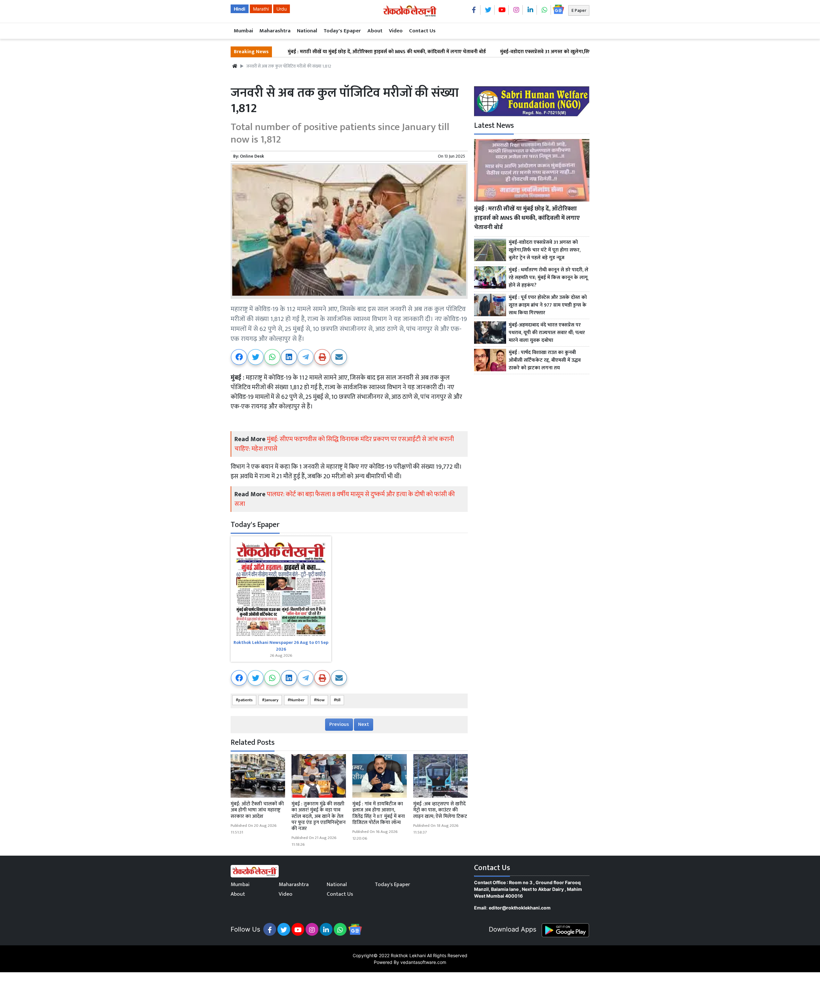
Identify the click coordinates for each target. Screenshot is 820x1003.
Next (363, 724)
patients (245, 700)
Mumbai (243, 30)
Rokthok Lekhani (408, 955)
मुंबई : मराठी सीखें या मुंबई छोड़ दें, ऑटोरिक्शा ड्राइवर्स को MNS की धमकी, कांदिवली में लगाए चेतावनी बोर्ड (343, 52)
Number (297, 700)
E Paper (578, 10)
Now (320, 700)
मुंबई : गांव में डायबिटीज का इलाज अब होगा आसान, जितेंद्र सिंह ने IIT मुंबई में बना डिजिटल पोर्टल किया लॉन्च (378, 813)
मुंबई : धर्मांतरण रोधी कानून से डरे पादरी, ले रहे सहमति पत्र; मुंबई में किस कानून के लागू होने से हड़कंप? (548, 277)
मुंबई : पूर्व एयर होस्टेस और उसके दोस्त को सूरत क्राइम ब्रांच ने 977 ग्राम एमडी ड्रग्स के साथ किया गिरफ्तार (548, 305)
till (338, 700)
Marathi (261, 9)
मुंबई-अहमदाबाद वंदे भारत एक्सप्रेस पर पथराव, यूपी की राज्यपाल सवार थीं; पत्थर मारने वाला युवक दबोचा (547, 332)
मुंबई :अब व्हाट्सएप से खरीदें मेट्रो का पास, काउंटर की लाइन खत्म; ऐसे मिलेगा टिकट (440, 810)
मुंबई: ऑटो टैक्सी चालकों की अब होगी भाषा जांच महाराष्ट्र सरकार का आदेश (257, 810)
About (374, 30)
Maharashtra (275, 30)
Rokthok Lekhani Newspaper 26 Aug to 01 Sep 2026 (281, 646)
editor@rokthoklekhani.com (520, 907)
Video (396, 30)
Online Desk (252, 156)
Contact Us (422, 30)
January (271, 700)
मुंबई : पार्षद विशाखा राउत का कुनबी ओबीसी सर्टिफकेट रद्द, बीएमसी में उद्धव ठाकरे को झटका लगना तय (545, 360)
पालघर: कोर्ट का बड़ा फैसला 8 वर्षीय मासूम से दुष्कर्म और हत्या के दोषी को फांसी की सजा (344, 499)
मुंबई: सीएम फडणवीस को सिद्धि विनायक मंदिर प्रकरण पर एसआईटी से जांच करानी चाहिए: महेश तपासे (344, 444)
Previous (339, 724)
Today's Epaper (342, 30)
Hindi (239, 9)
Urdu (281, 9)
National (307, 30)
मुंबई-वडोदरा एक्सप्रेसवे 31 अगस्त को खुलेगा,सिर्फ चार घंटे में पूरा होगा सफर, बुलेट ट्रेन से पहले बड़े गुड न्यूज (555, 52)
